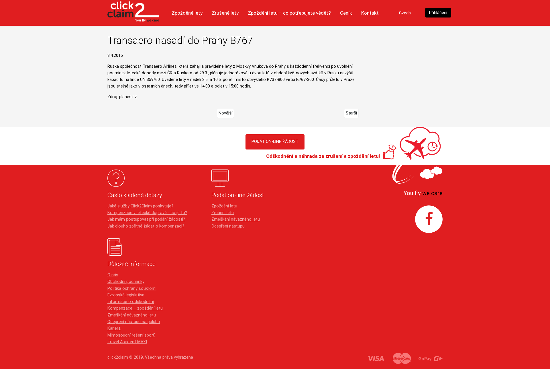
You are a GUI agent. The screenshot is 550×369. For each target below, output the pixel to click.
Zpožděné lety (187, 13)
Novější (225, 113)
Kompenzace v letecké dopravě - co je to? (147, 212)
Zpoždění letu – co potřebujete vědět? (289, 13)
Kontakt (370, 13)
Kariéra (114, 328)
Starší (351, 113)
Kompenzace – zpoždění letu (135, 308)
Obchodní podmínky (125, 281)
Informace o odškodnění (130, 301)
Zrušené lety (225, 13)
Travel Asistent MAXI (127, 341)
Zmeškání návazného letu (235, 219)
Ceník (346, 13)
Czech (405, 13)
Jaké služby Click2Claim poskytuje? (140, 206)
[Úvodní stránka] (133, 13)
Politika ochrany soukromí (131, 288)
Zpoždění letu (224, 206)
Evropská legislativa (125, 295)
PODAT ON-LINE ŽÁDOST (275, 141)
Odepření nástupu (228, 226)
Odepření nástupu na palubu (133, 321)
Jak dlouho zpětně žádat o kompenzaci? (145, 226)
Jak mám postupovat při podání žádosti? (146, 219)
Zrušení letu (222, 212)
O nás (112, 275)
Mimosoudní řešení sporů (131, 335)
